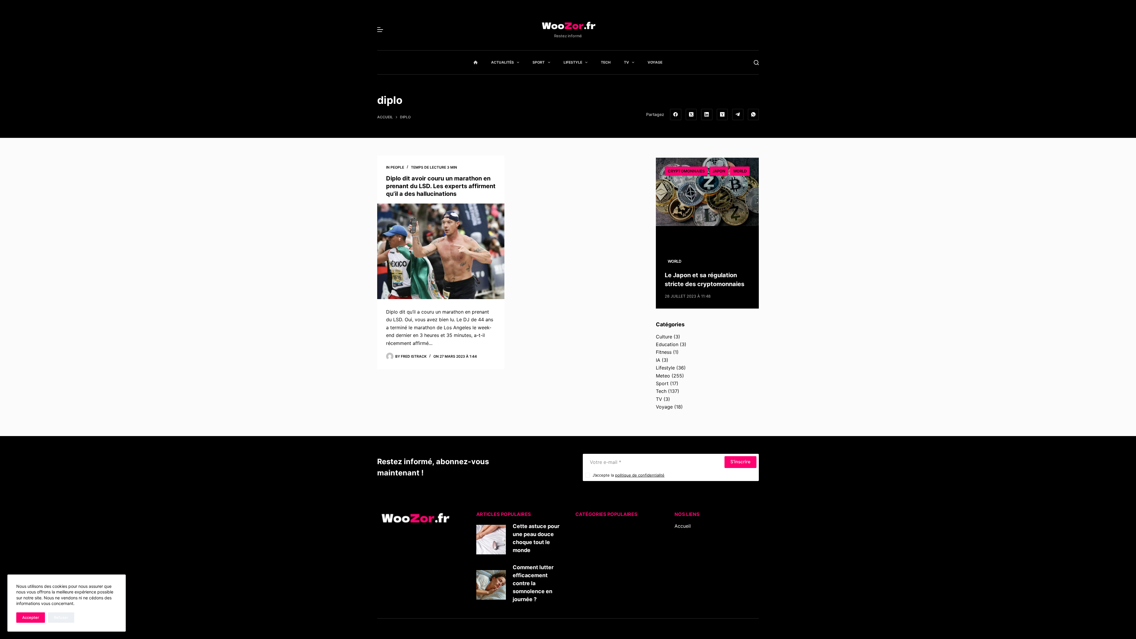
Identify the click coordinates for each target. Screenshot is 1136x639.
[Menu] (380, 30)
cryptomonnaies (686, 171)
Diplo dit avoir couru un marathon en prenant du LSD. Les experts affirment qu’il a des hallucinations (441, 186)
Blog (679, 534)
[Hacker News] (722, 114)
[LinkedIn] (706, 114)
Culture (664, 337)
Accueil (682, 526)
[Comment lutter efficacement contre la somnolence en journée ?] (491, 585)
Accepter (30, 617)
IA (658, 360)
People (397, 167)
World (740, 171)
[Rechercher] (756, 62)
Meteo (663, 376)
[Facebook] (675, 114)
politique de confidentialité (639, 475)
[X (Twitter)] (691, 114)
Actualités (502, 62)
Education (667, 344)
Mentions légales (693, 557)
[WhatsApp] (753, 114)
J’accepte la (628, 475)
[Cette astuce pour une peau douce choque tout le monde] (491, 539)
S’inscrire (740, 461)
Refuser (61, 617)
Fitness (664, 352)
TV (626, 62)
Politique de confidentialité (704, 565)
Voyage (655, 62)
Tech (606, 62)
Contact (683, 549)
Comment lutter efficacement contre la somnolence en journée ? (533, 583)
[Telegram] (737, 114)
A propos (684, 542)
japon (718, 171)
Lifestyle (573, 62)
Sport (538, 62)
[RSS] (685, 584)
